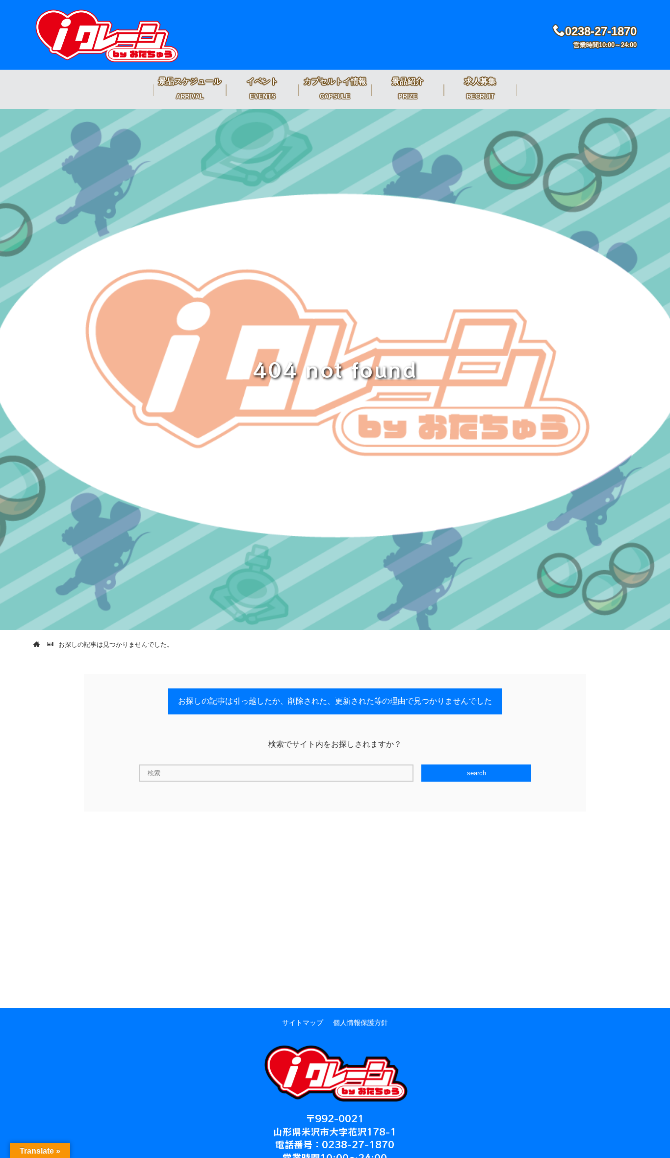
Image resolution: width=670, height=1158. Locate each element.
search (476, 773)
